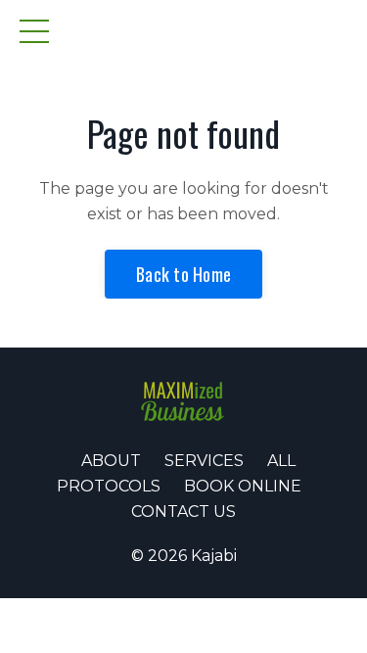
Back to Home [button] (183, 274)
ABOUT (111, 460)
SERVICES (204, 460)
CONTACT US (183, 511)
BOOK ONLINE (242, 486)
